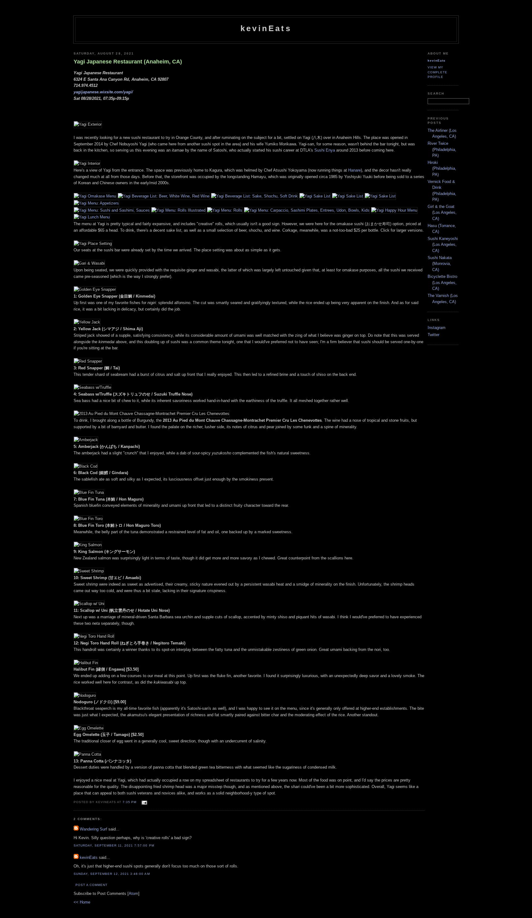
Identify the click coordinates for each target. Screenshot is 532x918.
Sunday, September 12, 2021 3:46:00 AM (112, 873)
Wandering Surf (93, 829)
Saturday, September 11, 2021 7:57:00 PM (114, 845)
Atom (133, 893)
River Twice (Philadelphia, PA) (442, 149)
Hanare (354, 170)
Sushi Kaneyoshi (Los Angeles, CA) (443, 244)
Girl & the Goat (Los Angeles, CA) (442, 212)
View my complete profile (437, 72)
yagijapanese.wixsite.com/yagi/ (103, 92)
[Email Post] (143, 801)
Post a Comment (91, 885)
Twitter (433, 334)
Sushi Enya (324, 150)
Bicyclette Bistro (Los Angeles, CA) (442, 282)
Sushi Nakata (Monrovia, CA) (440, 263)
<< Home (82, 902)
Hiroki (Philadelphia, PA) (442, 168)
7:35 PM (130, 802)
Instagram (436, 327)
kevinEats (266, 28)
